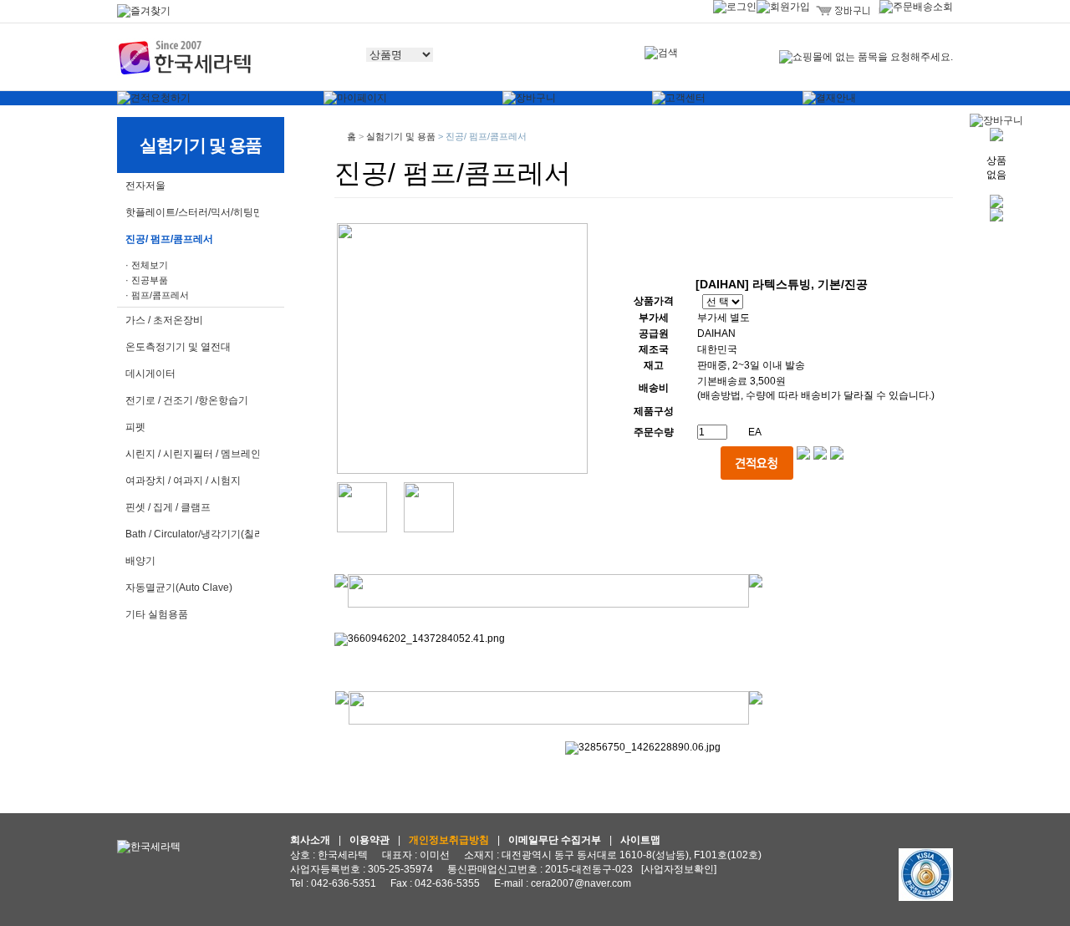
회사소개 (310, 840)
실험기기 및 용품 (401, 136)
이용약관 (369, 840)
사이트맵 (640, 840)
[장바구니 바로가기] (996, 119)
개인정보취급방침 (449, 840)
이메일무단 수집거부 (554, 840)
